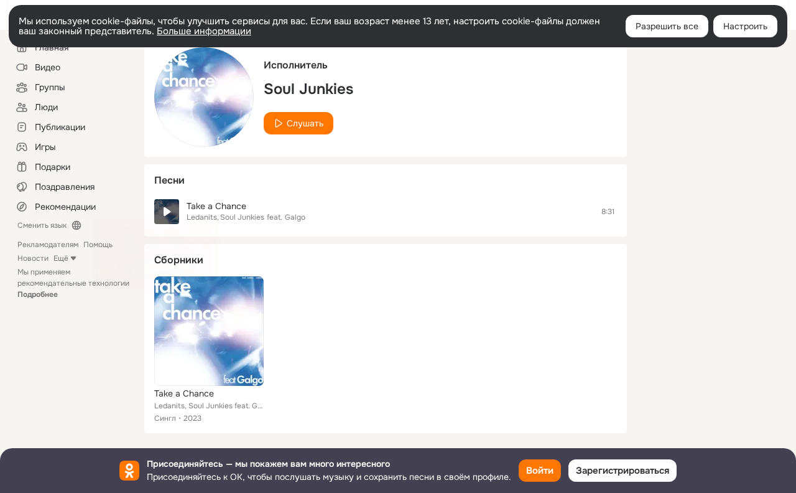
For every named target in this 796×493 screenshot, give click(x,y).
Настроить (745, 26)
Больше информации (204, 31)
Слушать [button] (305, 123)
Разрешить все (667, 26)
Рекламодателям (47, 245)
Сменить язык (42, 225)
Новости (33, 258)
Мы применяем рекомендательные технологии (73, 283)
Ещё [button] (60, 258)
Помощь (98, 245)
